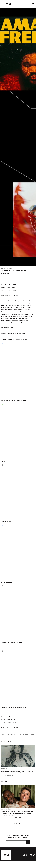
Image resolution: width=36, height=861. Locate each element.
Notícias (9, 268)
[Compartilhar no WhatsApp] (17, 296)
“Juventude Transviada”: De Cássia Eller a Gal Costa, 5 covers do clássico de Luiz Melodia (17, 812)
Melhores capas (12, 734)
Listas (3, 268)
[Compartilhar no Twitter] (14, 295)
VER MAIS (18, 823)
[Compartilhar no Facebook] (12, 295)
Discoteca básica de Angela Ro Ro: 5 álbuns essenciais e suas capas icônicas (17, 772)
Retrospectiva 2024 (27, 734)
